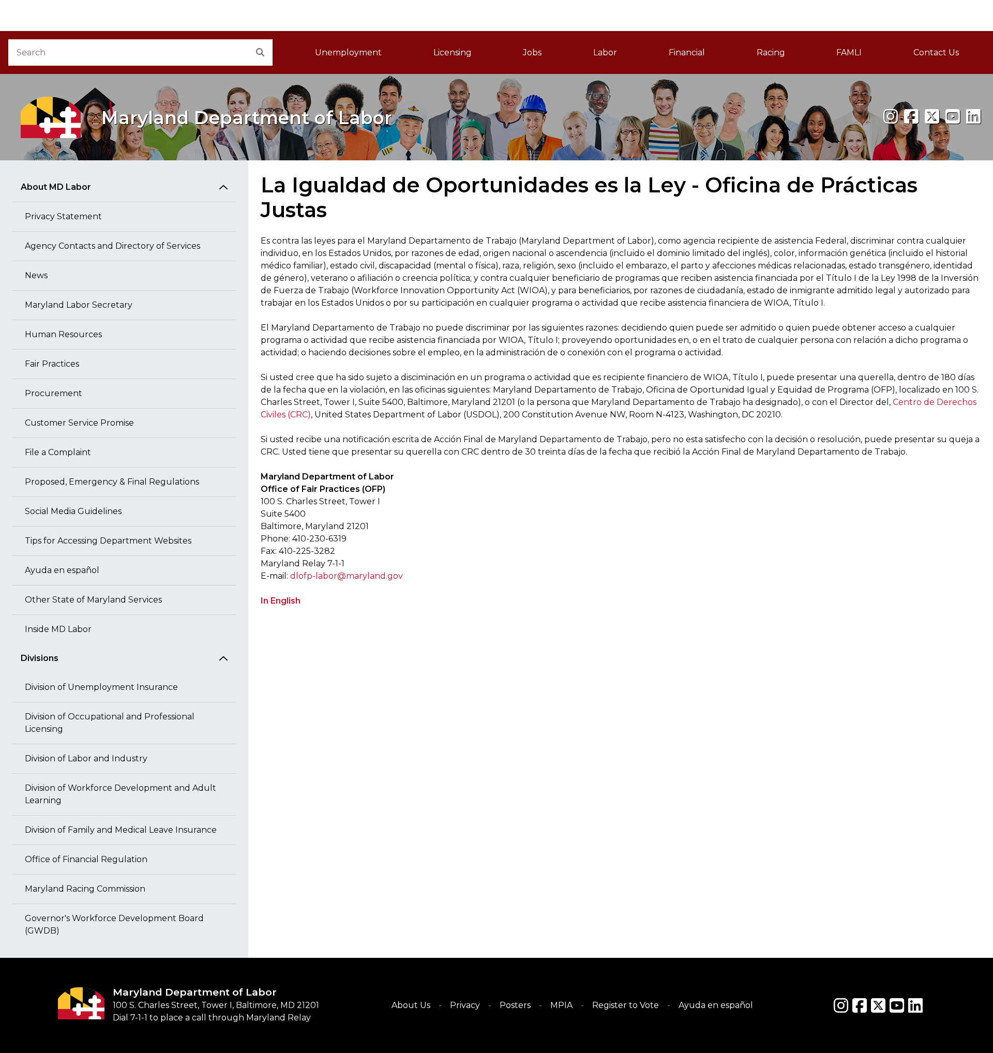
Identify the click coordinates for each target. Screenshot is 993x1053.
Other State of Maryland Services (93, 600)
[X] (932, 117)
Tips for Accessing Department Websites (108, 541)
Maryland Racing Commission (85, 889)
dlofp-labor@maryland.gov (346, 576)
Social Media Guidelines (73, 511)
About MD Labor (56, 187)
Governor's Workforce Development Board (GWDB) (114, 924)
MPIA (561, 1005)
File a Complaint (58, 452)
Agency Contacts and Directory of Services (112, 246)
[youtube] (952, 117)
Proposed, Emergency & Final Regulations (112, 482)
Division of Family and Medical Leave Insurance (121, 830)
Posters (515, 1005)
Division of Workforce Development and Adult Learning (120, 794)
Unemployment (348, 52)
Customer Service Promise (79, 423)
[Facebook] (911, 117)
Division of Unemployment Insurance (101, 687)
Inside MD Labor (58, 629)
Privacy (465, 1005)
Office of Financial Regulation (86, 859)
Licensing (452, 52)
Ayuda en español (62, 570)
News (36, 275)
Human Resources (63, 334)
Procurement (53, 393)
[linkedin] (973, 117)
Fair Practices (52, 364)
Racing (771, 52)
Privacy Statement (63, 216)
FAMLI (861, 56)
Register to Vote (625, 1005)
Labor (605, 52)
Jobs (532, 52)
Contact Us (936, 52)
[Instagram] (890, 117)
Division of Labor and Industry (86, 758)
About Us (411, 1005)
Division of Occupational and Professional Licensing (109, 723)
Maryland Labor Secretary (78, 305)
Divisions (39, 658)
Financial (687, 52)
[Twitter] (878, 1005)
